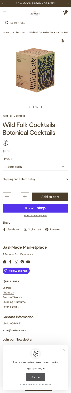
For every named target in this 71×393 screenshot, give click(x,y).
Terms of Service (12, 297)
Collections (19, 32)
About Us (8, 292)
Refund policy (11, 306)
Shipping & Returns (14, 302)
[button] (65, 12)
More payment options (35, 215)
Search (7, 287)
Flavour (7, 159)
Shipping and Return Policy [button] (19, 179)
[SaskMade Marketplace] (34, 12)
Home (6, 32)
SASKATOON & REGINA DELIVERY (35, 3)
